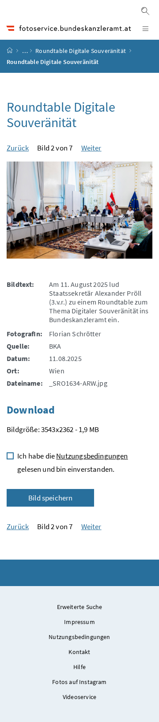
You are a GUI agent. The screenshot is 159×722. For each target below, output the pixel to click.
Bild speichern (50, 498)
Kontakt (79, 652)
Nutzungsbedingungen (92, 456)
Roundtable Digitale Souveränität (80, 51)
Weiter (91, 148)
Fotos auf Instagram (79, 682)
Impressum (79, 622)
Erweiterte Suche (79, 607)
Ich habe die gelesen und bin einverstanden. (72, 462)
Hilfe (79, 667)
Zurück (18, 148)
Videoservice (79, 697)
